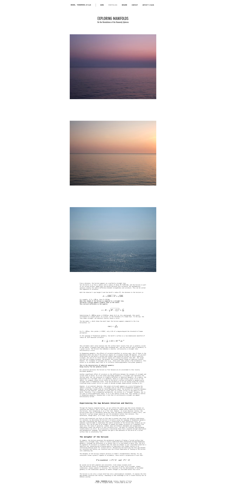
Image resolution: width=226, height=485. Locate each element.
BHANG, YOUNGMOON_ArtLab (81, 5)
